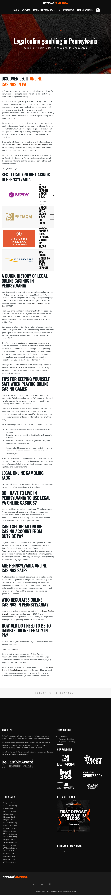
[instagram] (49, 884)
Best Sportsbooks (66, 10)
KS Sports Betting (9, 817)
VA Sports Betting (9, 845)
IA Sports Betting (9, 814)
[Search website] (98, 10)
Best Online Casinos (85, 10)
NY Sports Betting (10, 834)
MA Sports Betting (10, 822)
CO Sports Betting (10, 806)
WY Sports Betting (10, 851)
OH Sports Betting (10, 837)
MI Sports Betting (9, 828)
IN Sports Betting (9, 811)
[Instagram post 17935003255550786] (101, 707)
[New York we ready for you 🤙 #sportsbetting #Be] (46, 707)
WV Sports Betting (10, 848)
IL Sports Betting (9, 808)
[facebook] (25, 884)
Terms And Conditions (66, 739)
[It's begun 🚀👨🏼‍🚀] (9, 707)
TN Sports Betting (10, 842)
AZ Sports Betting (9, 803)
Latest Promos (64, 852)
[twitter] (33, 884)
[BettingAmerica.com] (55, 3)
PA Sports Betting (9, 839)
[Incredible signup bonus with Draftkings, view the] (65, 707)
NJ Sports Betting (9, 831)
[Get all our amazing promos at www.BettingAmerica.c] (83, 707)
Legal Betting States (21, 10)
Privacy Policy (64, 736)
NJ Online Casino (9, 856)
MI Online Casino (9, 854)
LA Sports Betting (9, 820)
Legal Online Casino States (44, 10)
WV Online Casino (9, 862)
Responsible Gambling (67, 742)
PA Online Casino (9, 859)
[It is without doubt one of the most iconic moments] (28, 707)
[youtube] (41, 884)
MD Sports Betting (10, 825)
